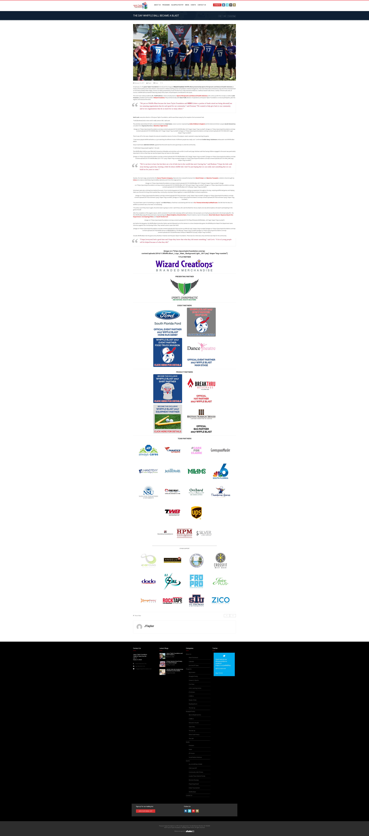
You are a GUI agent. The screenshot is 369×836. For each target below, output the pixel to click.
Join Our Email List (145, 811)
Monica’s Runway (194, 780)
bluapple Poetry (177, 5)
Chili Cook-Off (193, 768)
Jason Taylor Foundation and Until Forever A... (174, 654)
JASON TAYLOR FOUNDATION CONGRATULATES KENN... (174, 670)
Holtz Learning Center (195, 688)
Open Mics (192, 727)
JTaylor (149, 83)
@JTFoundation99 (221, 668)
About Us (157, 5)
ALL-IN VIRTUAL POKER (195, 764)
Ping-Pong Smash (194, 784)
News (225, 16)
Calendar (191, 661)
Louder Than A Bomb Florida (197, 776)
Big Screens (192, 672)
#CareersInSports (221, 661)
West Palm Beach (214, 215)
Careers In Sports (194, 680)
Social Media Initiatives (195, 757)
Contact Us (202, 5)
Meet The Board (193, 657)
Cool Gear (191, 684)
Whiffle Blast (192, 792)
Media (187, 5)
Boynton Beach (225, 215)
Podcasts (191, 745)
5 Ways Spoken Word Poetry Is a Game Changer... (174, 662)
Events (193, 5)
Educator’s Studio (194, 723)
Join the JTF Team (194, 665)
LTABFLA (191, 696)
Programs (166, 5)
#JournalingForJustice (195, 715)
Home (220, 16)
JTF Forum (192, 753)
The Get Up (192, 708)
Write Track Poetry (194, 734)
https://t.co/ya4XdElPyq (223, 665)
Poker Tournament (194, 788)
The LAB (191, 738)
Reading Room (193, 704)
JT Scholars (192, 692)
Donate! (217, 5)
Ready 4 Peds (192, 700)
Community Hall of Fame (196, 772)
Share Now (138, 615)
